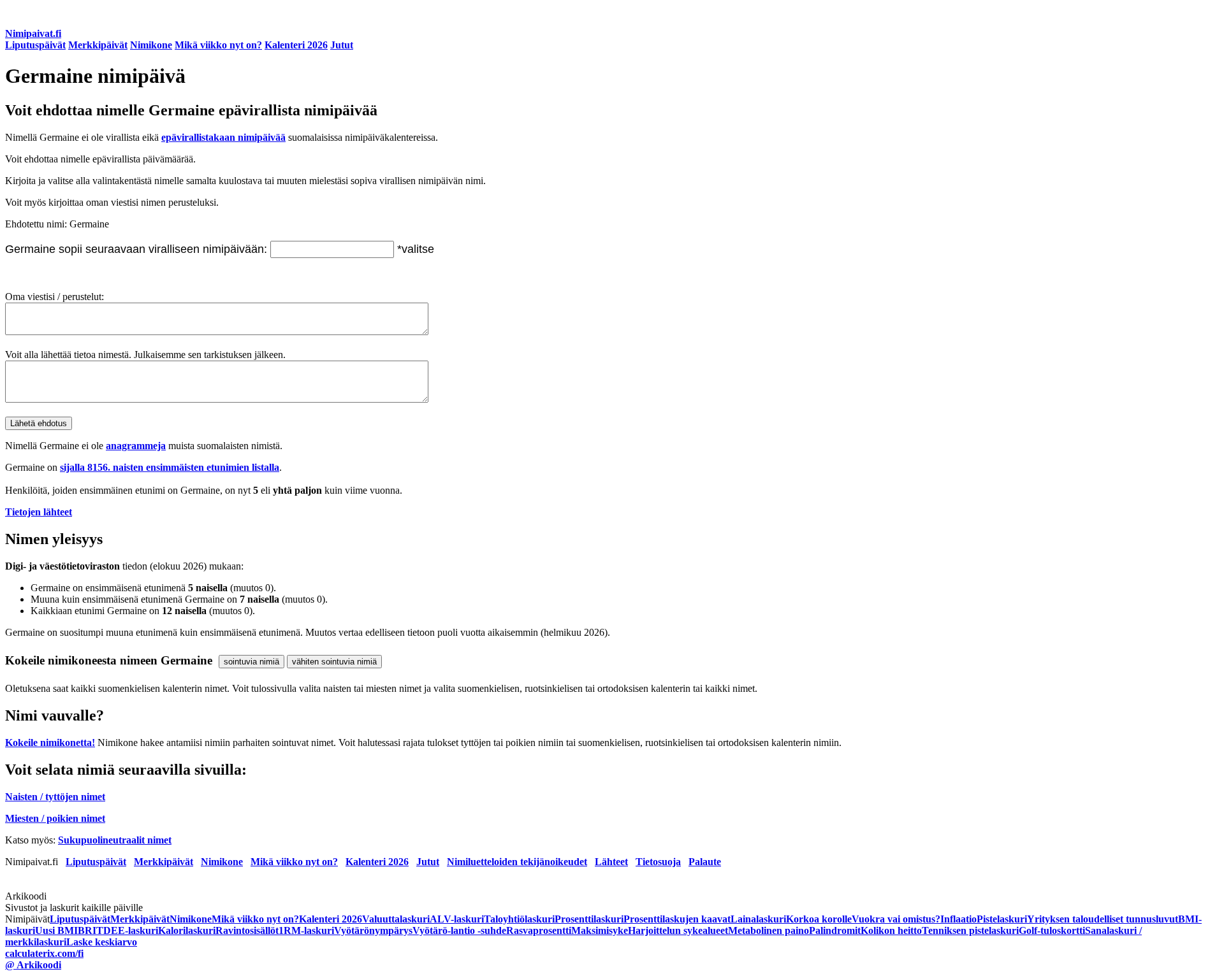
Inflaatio (958, 919)
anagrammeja (136, 445)
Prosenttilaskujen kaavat (677, 919)
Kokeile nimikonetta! (50, 742)
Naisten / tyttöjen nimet (55, 796)
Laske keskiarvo (101, 942)
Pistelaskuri (1002, 919)
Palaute (704, 861)
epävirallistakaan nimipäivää (223, 137)
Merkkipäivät (97, 44)
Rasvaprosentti (538, 930)
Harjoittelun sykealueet (678, 930)
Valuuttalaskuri (396, 919)
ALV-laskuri (457, 919)
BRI (87, 930)
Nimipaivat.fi (33, 33)
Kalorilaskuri (186, 930)
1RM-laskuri (306, 930)
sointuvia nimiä (251, 661)
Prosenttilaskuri (589, 919)
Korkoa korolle (819, 919)
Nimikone (151, 44)
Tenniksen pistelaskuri (970, 930)
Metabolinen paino (768, 930)
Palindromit (835, 930)
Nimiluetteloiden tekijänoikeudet (517, 861)
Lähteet (611, 861)
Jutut (341, 44)
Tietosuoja (658, 861)
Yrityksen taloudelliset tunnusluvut (1102, 919)
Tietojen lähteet (38, 511)
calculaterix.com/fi (44, 953)
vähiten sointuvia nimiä (334, 661)
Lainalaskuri (758, 919)
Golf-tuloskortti (1052, 930)
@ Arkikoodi (33, 964)
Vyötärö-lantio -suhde (459, 930)
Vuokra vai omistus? (896, 919)
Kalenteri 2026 (296, 44)
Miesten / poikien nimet (55, 818)
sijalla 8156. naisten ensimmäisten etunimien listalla (169, 467)
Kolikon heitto (891, 930)
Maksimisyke (599, 930)
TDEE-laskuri (127, 930)
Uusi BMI (56, 930)
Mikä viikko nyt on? (218, 44)
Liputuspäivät (35, 44)
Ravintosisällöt (247, 930)
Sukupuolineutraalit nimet (114, 840)
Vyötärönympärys (373, 930)
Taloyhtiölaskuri (519, 919)
